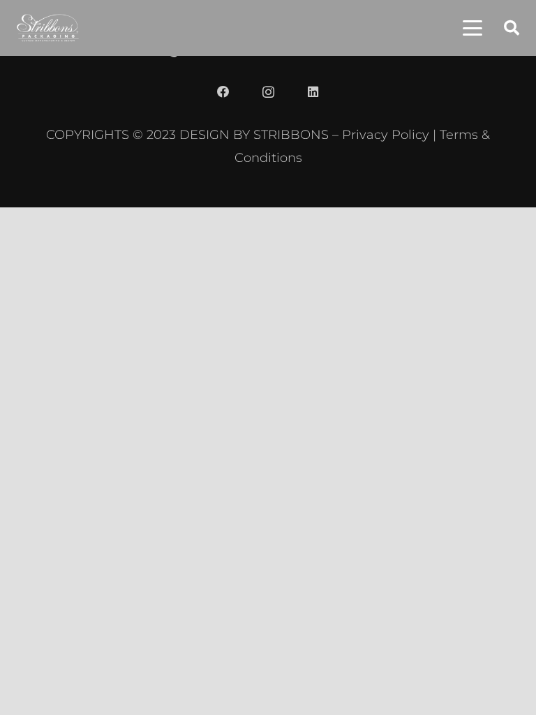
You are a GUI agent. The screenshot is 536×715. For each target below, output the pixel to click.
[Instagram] (268, 92)
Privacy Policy (385, 134)
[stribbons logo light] (47, 28)
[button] (472, 28)
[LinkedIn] (312, 92)
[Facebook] (223, 92)
